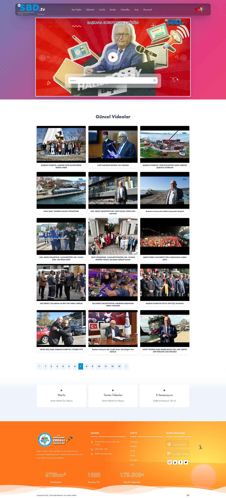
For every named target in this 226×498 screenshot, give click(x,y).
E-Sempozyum (113, 395)
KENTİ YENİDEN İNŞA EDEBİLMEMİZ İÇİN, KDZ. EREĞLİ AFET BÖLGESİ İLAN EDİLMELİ (165, 350)
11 (106, 366)
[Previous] (39, 366)
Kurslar (113, 9)
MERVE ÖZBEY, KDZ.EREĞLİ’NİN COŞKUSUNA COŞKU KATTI (165, 258)
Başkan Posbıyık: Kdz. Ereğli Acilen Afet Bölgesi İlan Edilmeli (113, 350)
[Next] (126, 366)
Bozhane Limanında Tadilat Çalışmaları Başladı (165, 211)
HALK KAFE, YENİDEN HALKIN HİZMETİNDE (61, 211)
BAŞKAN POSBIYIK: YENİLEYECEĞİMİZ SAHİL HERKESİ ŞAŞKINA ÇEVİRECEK (165, 166)
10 (99, 366)
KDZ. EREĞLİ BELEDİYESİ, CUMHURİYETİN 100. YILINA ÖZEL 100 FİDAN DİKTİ (61, 258)
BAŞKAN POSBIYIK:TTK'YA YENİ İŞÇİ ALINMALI (165, 303)
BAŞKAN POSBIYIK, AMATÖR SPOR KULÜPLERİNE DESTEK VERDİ (61, 166)
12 (112, 366)
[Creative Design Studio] (188, 495)
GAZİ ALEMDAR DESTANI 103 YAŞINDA (113, 165)
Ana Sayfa (76, 9)
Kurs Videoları (164, 395)
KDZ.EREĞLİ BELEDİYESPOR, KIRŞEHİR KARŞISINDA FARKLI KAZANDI (113, 304)
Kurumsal (147, 9)
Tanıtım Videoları (61, 395)
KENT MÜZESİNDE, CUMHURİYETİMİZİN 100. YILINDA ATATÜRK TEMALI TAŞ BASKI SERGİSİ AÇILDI (113, 258)
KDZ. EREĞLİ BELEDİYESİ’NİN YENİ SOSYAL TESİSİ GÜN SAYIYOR (113, 212)
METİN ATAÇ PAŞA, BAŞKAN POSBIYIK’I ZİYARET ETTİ (61, 349)
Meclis (102, 9)
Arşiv (136, 9)
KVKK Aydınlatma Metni (103, 454)
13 (119, 366)
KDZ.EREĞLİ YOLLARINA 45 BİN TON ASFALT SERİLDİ (61, 303)
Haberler (90, 9)
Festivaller (125, 9)
